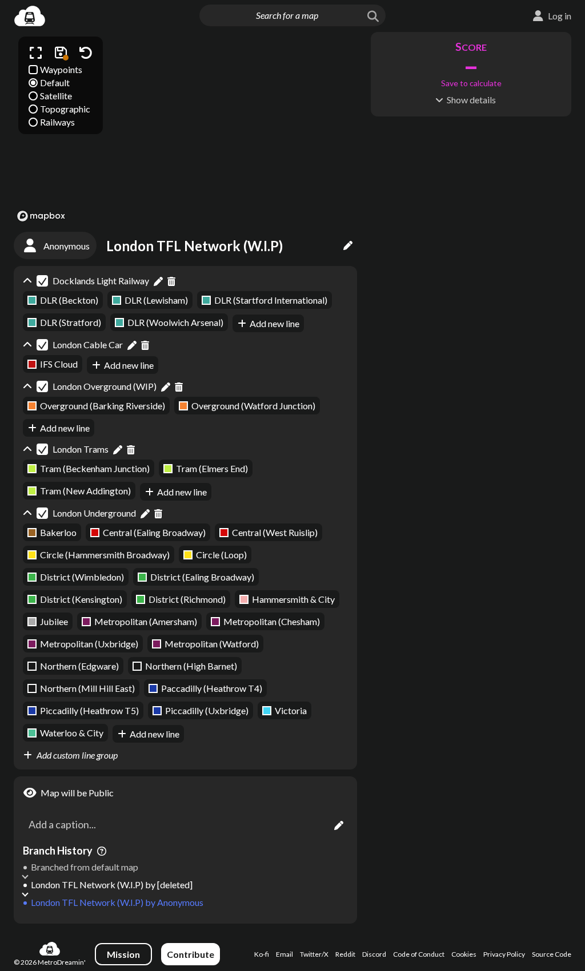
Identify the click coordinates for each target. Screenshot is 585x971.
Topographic (65, 108)
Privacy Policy (504, 954)
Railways (57, 121)
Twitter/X (314, 954)
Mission (123, 954)
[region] (185, 128)
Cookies (463, 954)
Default (55, 82)
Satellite (56, 95)
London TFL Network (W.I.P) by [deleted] (112, 884)
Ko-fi (261, 954)
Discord (374, 954)
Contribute (190, 954)
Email (284, 954)
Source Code (551, 954)
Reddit (345, 954)
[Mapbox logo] (41, 216)
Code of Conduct (418, 954)
